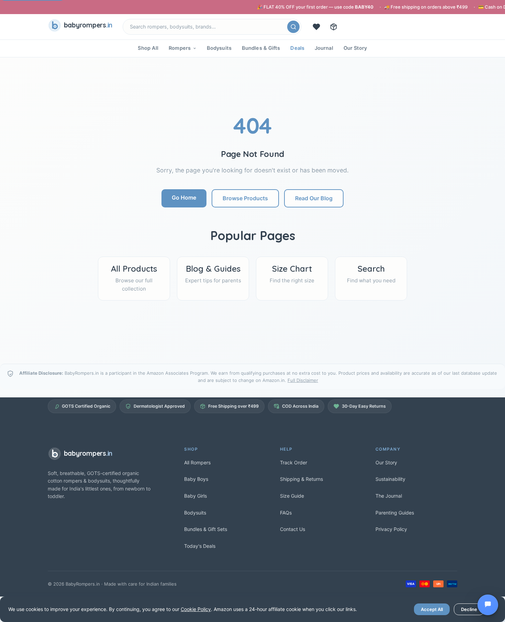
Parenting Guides (394, 513)
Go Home (184, 197)
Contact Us (292, 529)
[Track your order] (333, 26)
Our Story (355, 48)
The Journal (388, 496)
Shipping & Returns (301, 479)
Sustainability (390, 479)
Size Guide (292, 496)
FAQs (286, 513)
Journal (324, 48)
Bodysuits (219, 48)
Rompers (180, 48)
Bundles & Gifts (261, 48)
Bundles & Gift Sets (205, 529)
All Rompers (197, 462)
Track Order (293, 462)
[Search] (293, 27)
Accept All (432, 609)
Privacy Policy (391, 529)
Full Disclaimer (303, 380)
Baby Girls (195, 496)
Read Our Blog (314, 198)
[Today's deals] (316, 26)
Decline (469, 609)
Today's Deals (199, 546)
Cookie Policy (196, 609)
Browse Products (245, 198)
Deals (297, 48)
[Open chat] (488, 605)
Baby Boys (196, 479)
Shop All (148, 48)
